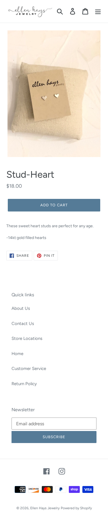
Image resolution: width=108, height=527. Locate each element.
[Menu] (98, 11)
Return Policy (24, 383)
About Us (21, 308)
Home (17, 353)
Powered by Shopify (76, 508)
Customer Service (29, 368)
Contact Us (23, 323)
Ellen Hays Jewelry (45, 508)
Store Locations (27, 338)
